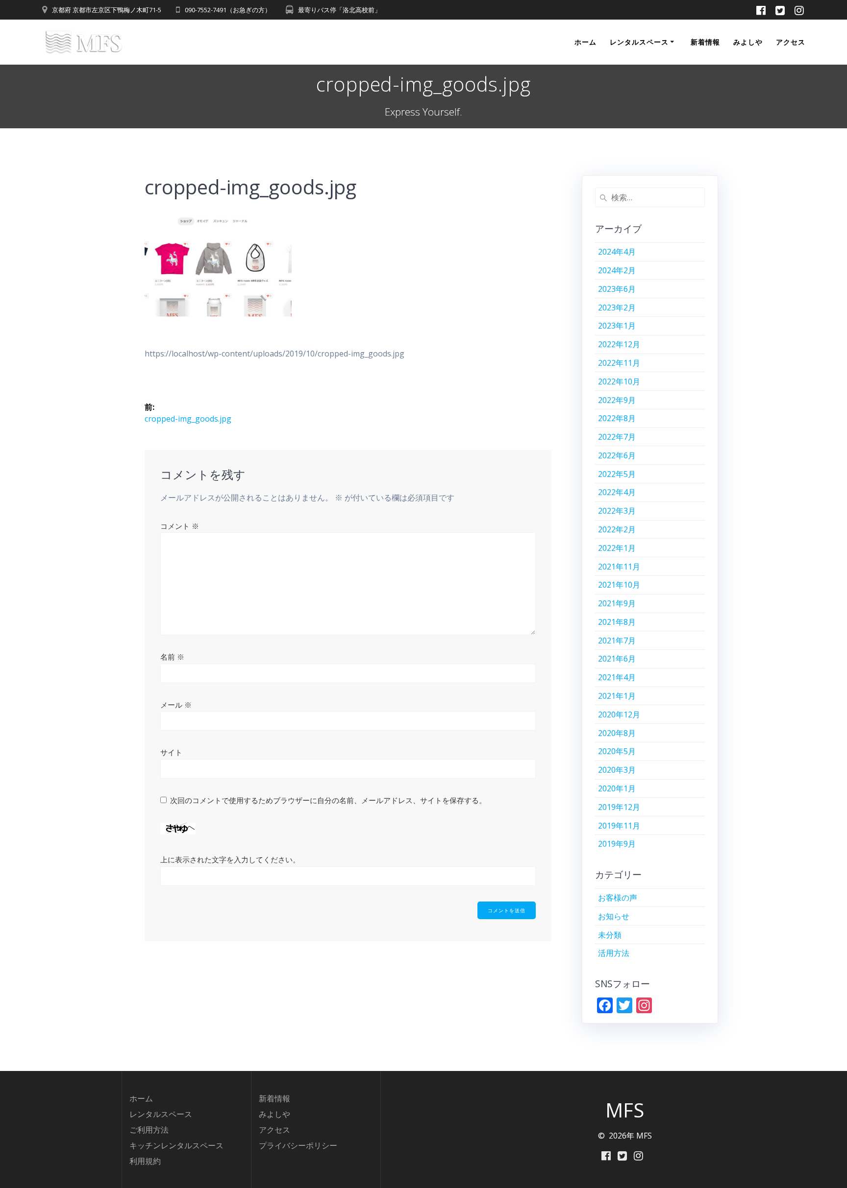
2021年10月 (619, 584)
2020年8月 (617, 733)
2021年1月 (617, 695)
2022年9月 (617, 400)
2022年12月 (619, 344)
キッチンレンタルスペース (176, 1145)
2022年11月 (619, 362)
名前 (172, 657)
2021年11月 (619, 566)
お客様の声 (617, 897)
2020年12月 (619, 714)
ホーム (585, 42)
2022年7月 (617, 436)
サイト (171, 752)
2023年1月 (617, 325)
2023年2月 (617, 307)
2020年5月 (617, 751)
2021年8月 (617, 622)
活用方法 (613, 953)
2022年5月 (617, 474)
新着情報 (705, 42)
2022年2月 (617, 529)
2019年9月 (617, 843)
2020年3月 (617, 769)
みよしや (748, 42)
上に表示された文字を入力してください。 (230, 859)
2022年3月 (617, 510)
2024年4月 (617, 251)
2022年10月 (619, 381)
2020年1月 (617, 788)
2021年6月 (617, 658)
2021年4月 (617, 677)
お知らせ (613, 916)
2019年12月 (619, 807)
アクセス (790, 42)
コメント (179, 526)
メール (176, 705)
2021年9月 (617, 603)
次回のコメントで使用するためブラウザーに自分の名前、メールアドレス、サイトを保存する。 (328, 800)
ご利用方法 (149, 1129)
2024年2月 (617, 270)
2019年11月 (619, 825)
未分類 (610, 934)
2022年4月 (617, 492)
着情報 (278, 1098)
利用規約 (145, 1161)
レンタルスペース (639, 42)
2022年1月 (617, 548)
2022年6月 (617, 455)
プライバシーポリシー (298, 1145)
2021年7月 (617, 640)
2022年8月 (617, 418)
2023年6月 (617, 289)
